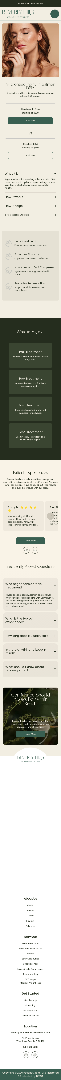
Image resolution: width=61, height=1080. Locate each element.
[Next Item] (50, 516)
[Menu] (54, 14)
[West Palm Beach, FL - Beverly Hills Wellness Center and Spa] (26, 550)
